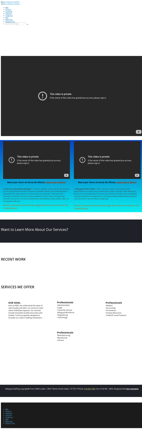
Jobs (6, 18)
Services (8, 10)
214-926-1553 (89, 389)
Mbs (6, 8)
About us (8, 14)
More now (9, 421)
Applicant (8, 12)
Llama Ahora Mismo (55, 182)
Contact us (9, 16)
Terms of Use (10, 423)
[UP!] (1, 427)
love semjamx (132, 389)
